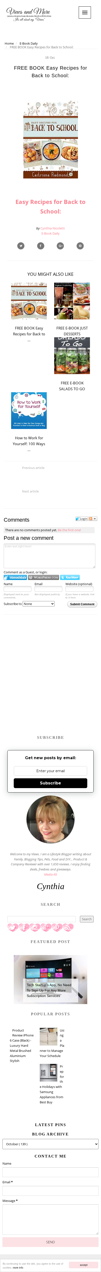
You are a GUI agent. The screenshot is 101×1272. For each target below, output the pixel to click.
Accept (84, 1265)
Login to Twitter (70, 577)
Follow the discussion (92, 518)
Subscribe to (13, 604)
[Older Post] (51, 506)
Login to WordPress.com (43, 577)
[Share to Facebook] (40, 246)
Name (8, 584)
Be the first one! (69, 530)
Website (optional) (78, 584)
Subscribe (50, 783)
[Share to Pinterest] (80, 246)
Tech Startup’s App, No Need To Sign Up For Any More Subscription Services (49, 990)
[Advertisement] (50, 677)
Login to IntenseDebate (15, 577)
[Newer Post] (51, 482)
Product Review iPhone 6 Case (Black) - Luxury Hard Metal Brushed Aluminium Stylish (22, 1045)
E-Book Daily (50, 233)
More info (18, 1267)
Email (38, 584)
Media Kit (50, 874)
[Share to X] (21, 246)
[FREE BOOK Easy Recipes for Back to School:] (60, 246)
